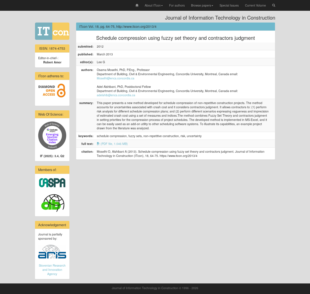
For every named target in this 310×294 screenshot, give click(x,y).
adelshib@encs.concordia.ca (116, 95)
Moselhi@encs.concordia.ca (115, 78)
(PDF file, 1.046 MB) (114, 144)
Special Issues (229, 5)
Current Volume (255, 5)
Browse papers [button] (201, 5)
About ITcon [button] (153, 5)
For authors (177, 5)
